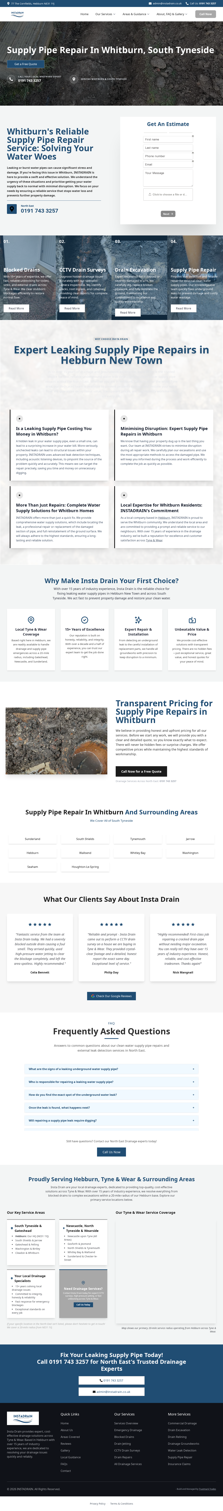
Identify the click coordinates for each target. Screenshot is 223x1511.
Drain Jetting (122, 1444)
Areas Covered (70, 1437)
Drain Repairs (123, 1457)
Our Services (103, 14)
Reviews (66, 1444)
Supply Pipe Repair (180, 1457)
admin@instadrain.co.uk (167, 3)
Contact (66, 1471)
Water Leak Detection (182, 1450)
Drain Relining (177, 1437)
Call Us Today (83, 1304)
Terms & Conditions (121, 1503)
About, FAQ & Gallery (170, 14)
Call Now (205, 14)
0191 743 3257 (207, 3)
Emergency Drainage (128, 1430)
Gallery (65, 1450)
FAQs (64, 1464)
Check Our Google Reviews (114, 996)
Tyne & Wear (154, 540)
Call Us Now (111, 1152)
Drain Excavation (179, 1430)
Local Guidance (71, 1457)
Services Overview (126, 1423)
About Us (67, 1430)
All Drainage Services (128, 1464)
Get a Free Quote (25, 64)
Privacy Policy (97, 1503)
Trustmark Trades (207, 1489)
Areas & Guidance (134, 14)
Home (84, 14)
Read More (16, 308)
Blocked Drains (124, 1437)
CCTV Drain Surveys (127, 1450)
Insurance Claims (179, 1464)
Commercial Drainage (182, 1423)
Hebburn (164, 518)
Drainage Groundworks (183, 1444)
